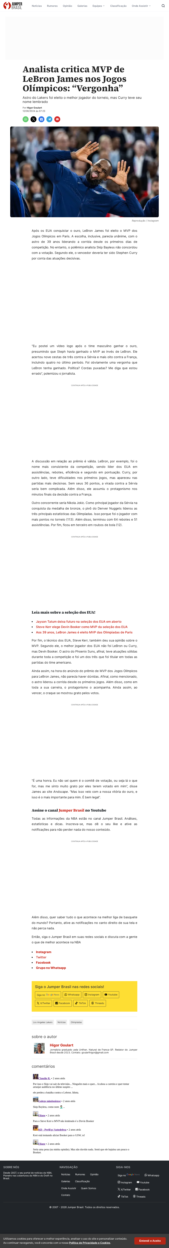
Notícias (37, 5)
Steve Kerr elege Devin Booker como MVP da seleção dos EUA (82, 627)
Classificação (118, 5)
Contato (65, 1195)
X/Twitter (45, 1003)
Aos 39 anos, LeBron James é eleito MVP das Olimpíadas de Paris (84, 632)
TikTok (82, 1003)
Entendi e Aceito (150, 1240)
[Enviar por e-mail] (57, 119)
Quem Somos (88, 1188)
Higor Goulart (34, 107)
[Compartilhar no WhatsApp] (26, 119)
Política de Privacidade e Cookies (89, 1242)
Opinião (67, 5)
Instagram (93, 994)
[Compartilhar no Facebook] (41, 119)
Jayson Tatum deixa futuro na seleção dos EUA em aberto (78, 621)
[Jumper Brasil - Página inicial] (12, 6)
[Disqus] (84, 1114)
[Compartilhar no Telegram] (49, 119)
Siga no (41, 994)
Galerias (82, 5)
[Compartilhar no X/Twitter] (33, 119)
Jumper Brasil (71, 810)
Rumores (52, 5)
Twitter (41, 957)
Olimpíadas (76, 1022)
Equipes (97, 5)
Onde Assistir (140, 5)
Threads (99, 1003)
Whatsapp (74, 994)
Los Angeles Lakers (42, 1022)
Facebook (64, 1003)
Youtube (112, 994)
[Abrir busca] (163, 5)
